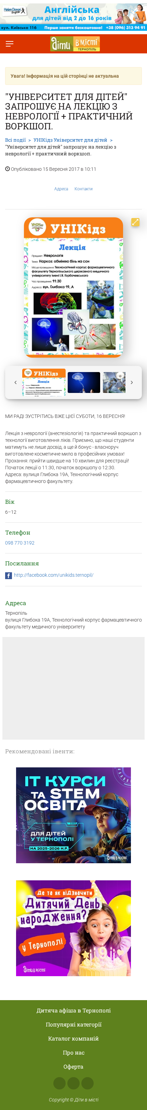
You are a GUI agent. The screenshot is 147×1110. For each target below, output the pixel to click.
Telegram (87, 1083)
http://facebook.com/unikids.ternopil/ (54, 575)
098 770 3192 (20, 543)
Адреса (61, 189)
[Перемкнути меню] (9, 43)
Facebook (59, 1083)
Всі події (15, 140)
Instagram (73, 1083)
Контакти (84, 189)
